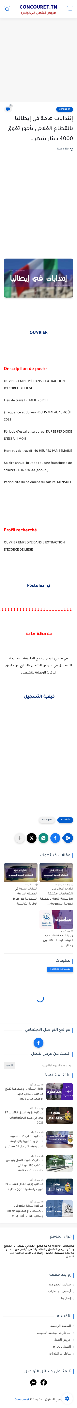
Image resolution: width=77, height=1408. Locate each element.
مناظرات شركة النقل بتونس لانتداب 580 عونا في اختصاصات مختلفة (24, 1165)
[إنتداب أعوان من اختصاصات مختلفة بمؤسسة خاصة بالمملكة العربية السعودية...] (56, 872)
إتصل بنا (66, 1298)
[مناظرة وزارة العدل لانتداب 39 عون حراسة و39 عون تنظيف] (59, 1187)
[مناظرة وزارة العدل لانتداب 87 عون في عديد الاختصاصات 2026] (59, 1115)
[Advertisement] (38, 60)
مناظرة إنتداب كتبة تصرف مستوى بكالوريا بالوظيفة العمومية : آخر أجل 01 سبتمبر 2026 (24, 1142)
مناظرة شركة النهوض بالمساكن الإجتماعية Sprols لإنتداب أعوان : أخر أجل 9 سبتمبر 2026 (25, 1212)
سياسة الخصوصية (59, 1284)
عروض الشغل (62, 1339)
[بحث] (7, 9)
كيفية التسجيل (39, 697)
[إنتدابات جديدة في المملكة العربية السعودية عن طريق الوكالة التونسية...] (21, 872)
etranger (64, 109)
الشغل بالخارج (62, 1346)
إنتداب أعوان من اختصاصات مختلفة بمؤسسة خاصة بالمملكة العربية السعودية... (56, 897)
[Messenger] (33, 1383)
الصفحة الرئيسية (60, 1325)
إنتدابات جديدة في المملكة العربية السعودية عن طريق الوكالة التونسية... (25, 897)
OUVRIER (39, 333)
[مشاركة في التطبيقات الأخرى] (20, 838)
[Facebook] (43, 1383)
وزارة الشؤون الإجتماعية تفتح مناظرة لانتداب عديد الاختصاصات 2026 (24, 1094)
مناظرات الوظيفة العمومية (54, 1332)
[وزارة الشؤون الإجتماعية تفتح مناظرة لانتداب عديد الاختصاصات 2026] (59, 1091)
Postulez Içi (38, 586)
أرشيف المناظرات (59, 1291)
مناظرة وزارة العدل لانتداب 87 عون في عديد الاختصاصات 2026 (24, 1118)
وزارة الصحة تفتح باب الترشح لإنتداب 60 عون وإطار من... (58, 941)
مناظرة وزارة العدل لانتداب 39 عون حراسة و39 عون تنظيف (24, 1187)
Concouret (22, 1399)
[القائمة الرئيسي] (70, 9)
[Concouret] (38, 9)
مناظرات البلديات (60, 1353)
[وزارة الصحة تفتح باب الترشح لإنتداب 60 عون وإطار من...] (56, 919)
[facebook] (38, 1043)
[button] (55, 838)
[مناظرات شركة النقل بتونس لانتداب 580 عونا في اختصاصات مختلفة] (59, 1163)
